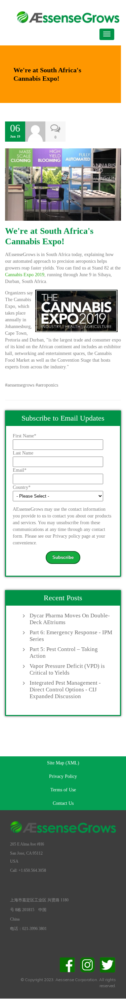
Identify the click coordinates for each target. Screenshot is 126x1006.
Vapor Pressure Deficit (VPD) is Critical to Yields (67, 669)
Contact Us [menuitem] (63, 803)
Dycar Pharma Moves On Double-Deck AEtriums (70, 618)
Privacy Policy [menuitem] (63, 776)
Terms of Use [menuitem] (63, 789)
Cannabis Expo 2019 (24, 274)
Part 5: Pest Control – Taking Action (64, 652)
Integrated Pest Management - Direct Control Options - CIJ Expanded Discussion (65, 689)
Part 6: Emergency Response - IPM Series (71, 635)
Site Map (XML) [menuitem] (63, 762)
